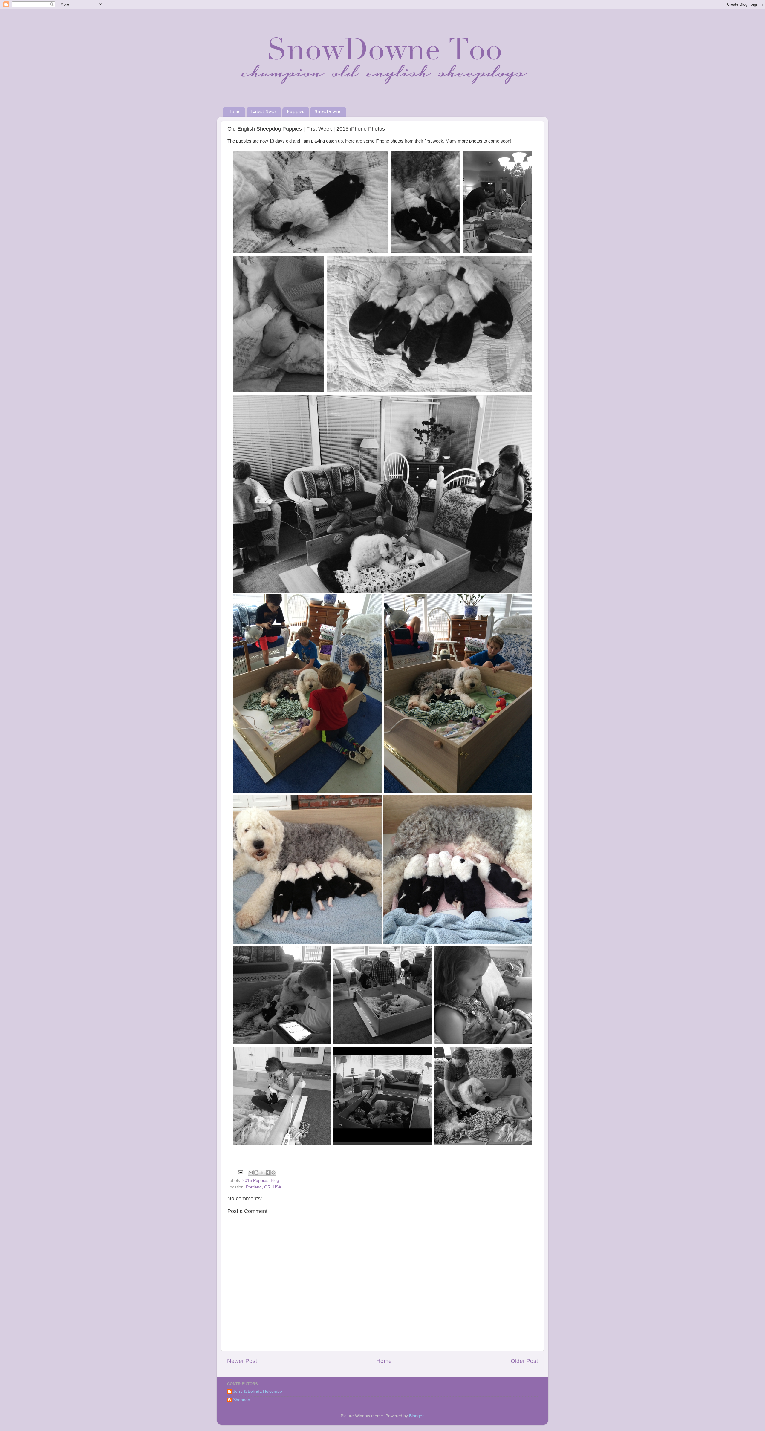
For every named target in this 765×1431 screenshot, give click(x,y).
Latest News (264, 111)
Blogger (416, 1416)
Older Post (524, 1361)
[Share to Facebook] (268, 1173)
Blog (275, 1180)
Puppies (295, 111)
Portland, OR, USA (263, 1187)
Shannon (241, 1400)
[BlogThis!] (256, 1173)
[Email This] (251, 1173)
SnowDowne (328, 111)
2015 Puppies (255, 1180)
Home (234, 111)
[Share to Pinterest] (273, 1173)
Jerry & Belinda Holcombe (257, 1391)
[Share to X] (262, 1173)
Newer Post (242, 1361)
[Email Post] (239, 1172)
